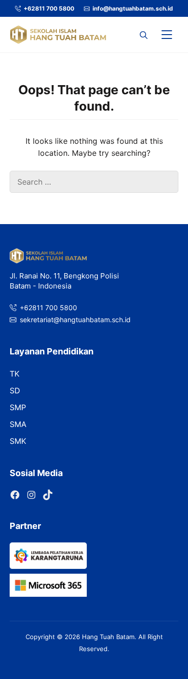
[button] (143, 34)
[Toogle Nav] (166, 34)
